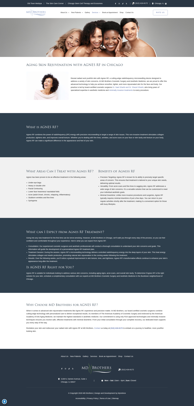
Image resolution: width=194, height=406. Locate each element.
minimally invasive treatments (121, 90)
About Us (64, 356)
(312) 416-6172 (116, 328)
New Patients (75, 356)
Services (93, 356)
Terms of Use (105, 398)
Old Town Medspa (34, 3)
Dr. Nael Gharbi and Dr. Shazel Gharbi (128, 87)
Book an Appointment (107, 356)
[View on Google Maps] (166, 3)
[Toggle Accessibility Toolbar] (4, 401)
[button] (68, 12)
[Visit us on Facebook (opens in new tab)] (115, 3)
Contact (97, 328)
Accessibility (80, 398)
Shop (120, 356)
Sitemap (115, 398)
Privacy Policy (92, 398)
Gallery (85, 356)
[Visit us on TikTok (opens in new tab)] (122, 3)
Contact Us (128, 356)
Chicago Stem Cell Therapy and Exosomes (85, 3)
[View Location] (153, 3)
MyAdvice (122, 393)
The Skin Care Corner (55, 3)
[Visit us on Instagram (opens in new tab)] (119, 3)
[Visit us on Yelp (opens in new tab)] (126, 3)
